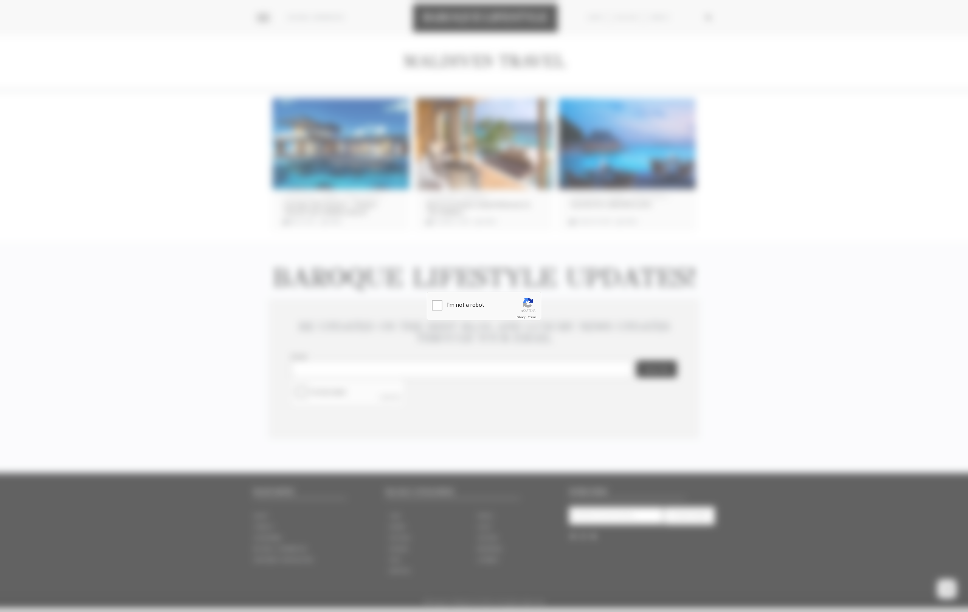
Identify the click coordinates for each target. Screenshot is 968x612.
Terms (532, 317)
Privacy (521, 317)
